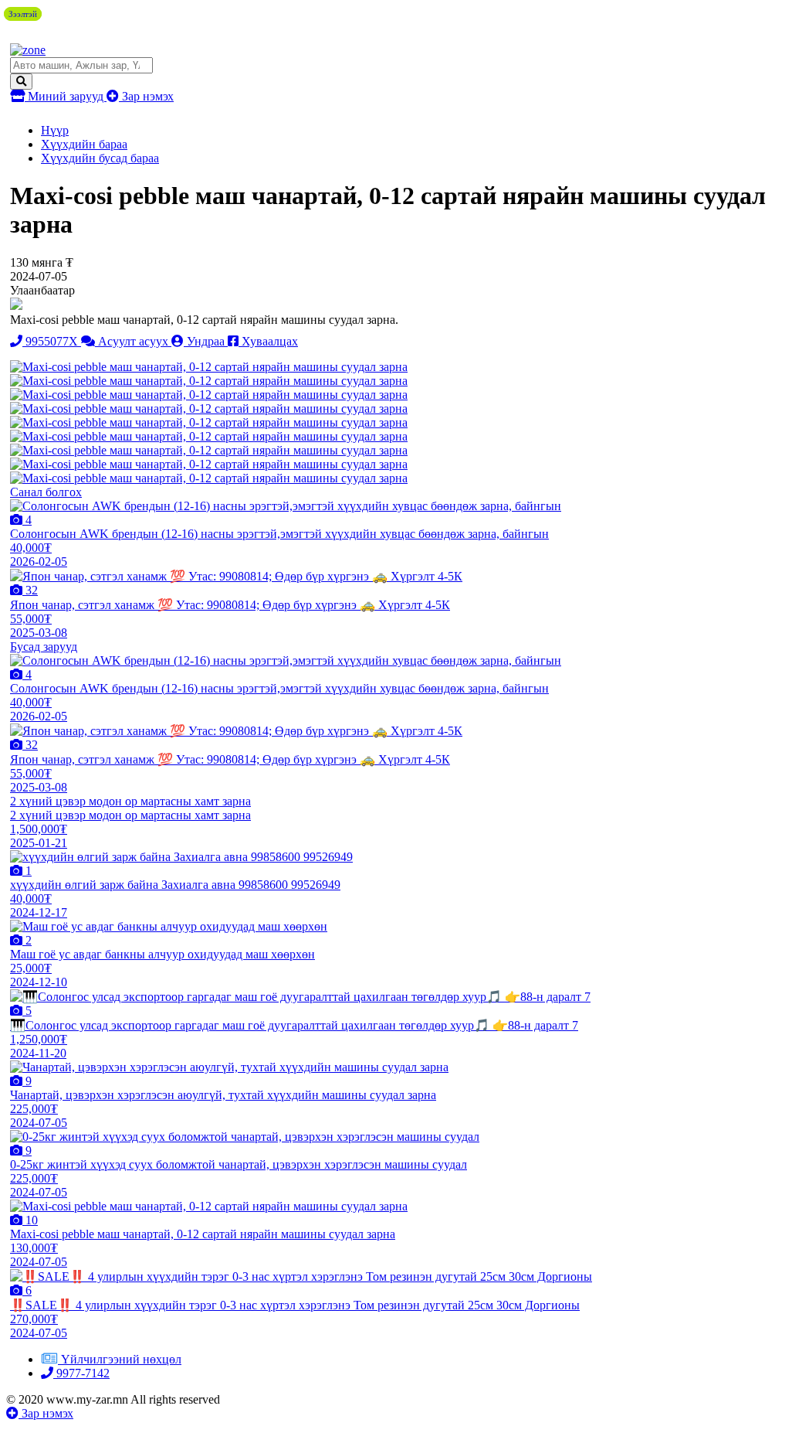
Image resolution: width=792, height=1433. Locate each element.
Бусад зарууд (43, 646)
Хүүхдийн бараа (84, 144)
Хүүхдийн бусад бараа (100, 158)
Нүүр (55, 130)
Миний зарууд (66, 96)
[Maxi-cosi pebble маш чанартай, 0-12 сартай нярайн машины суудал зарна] (209, 366)
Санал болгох (46, 492)
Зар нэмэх (146, 96)
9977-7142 (81, 1373)
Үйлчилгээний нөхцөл (121, 1359)
